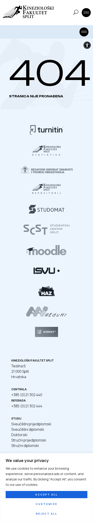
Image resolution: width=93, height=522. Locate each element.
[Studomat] (46, 212)
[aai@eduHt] (46, 315)
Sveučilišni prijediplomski (31, 424)
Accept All (46, 494)
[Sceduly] (46, 335)
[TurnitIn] (46, 133)
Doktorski (19, 434)
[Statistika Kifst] (46, 154)
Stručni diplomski (25, 445)
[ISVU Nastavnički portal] (46, 274)
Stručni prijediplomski (28, 440)
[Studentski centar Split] (46, 233)
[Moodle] (46, 253)
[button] (87, 45)
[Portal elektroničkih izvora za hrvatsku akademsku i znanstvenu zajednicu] (46, 294)
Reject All (46, 513)
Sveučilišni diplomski (27, 429)
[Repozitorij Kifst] (46, 192)
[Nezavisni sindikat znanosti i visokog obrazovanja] (46, 172)
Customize (46, 504)
